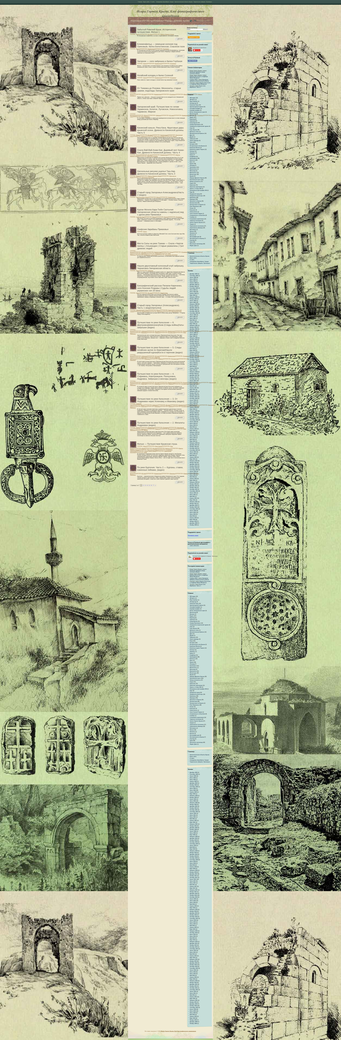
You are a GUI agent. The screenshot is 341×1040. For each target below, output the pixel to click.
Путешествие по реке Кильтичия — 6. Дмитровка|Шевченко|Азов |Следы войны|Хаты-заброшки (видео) (160, 325)
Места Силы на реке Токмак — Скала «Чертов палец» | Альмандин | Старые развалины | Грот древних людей (160, 246)
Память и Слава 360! (195, 188)
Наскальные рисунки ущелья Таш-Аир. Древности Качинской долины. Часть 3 (156, 172)
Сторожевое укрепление (150, 254)
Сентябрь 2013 (194, 450)
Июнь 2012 (193, 475)
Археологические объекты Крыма (183, 1)
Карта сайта (146, 1)
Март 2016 (192, 409)
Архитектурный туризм (142, 197)
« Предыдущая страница (202, 20)
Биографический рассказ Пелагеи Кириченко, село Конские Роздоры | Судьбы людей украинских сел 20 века (159, 288)
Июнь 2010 (193, 514)
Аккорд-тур (193, 103)
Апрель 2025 (193, 282)
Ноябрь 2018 (193, 357)
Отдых (191, 183)
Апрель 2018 (193, 368)
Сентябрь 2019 (194, 345)
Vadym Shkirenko (193, 60)
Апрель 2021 (193, 322)
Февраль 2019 (194, 352)
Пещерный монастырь (196, 195)
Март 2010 (192, 519)
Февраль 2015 (194, 432)
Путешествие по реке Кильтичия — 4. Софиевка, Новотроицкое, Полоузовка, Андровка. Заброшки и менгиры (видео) (157, 376)
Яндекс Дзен (193, 245)
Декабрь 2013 (193, 444)
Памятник (143, 357)
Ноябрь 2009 (193, 525)
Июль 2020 (193, 334)
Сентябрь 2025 (194, 275)
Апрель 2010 (193, 517)
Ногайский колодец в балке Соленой (155, 75)
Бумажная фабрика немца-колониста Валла (197, 72)
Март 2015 (192, 430)
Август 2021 (193, 314)
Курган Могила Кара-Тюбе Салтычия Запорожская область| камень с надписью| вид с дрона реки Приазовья (160, 212)
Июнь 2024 (193, 291)
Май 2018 (192, 366)
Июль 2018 (193, 363)
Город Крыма (158, 446)
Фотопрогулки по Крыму (197, 238)
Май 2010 (192, 516)
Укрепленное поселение (197, 226)
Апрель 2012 (193, 478)
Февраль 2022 (194, 304)
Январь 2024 (193, 298)
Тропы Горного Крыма (150, 451)
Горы (191, 128)
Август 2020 (193, 332)
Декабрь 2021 (193, 307)
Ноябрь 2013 (193, 446)
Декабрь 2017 (193, 375)
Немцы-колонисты (195, 181)
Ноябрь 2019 (193, 341)
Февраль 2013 (194, 460)
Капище (192, 151)
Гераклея (192, 121)
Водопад (192, 119)
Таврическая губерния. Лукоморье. (202, 1)
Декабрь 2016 (193, 395)
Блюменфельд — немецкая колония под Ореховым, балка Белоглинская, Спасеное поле (161, 45)
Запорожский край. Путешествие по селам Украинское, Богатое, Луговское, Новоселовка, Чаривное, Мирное (160, 109)
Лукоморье (166, 49)
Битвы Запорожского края (197, 112)
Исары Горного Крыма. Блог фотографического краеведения (170, 13)
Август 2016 (193, 400)
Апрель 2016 (193, 407)
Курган (166, 217)
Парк (191, 192)
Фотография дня (194, 236)
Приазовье (144, 253)
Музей (191, 176)
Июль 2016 (193, 402)
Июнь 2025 (193, 281)
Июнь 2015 (193, 425)
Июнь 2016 (193, 403)
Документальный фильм (197, 133)
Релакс (192, 208)
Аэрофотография (195, 110)
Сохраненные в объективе (197, 215)
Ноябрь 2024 (193, 286)
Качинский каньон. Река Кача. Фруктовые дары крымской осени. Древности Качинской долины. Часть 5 (160, 130)
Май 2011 (192, 496)
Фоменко (192, 233)
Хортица (192, 240)
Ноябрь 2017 (193, 377)
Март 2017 (192, 389)
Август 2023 (193, 300)
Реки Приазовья (145, 116)
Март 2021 (192, 323)
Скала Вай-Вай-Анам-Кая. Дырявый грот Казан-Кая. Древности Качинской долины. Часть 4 (160, 151)
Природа (143, 136)
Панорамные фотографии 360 (198, 190)
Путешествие (171, 332)
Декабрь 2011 (193, 485)
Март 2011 (192, 500)
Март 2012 (192, 480)
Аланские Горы (140, 217)
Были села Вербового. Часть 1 (197, 86)
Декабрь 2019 (193, 339)
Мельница (193, 170)
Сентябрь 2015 (194, 420)
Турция (192, 224)
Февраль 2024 (194, 297)
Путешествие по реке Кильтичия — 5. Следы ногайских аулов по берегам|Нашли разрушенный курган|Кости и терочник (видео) (160, 350)
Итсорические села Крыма (197, 146)
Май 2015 (192, 427)
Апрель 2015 (193, 428)
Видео (134, 21)
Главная (140, 1)
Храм (145, 452)
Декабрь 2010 (193, 505)
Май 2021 (192, 320)
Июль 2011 (193, 494)
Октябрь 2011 (193, 489)
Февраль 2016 (194, 411)
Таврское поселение (195, 220)
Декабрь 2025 (193, 274)
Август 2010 (193, 510)
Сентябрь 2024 (194, 288)
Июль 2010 (193, 512)
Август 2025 (193, 277)
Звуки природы (194, 140)
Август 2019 (193, 347)
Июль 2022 (193, 302)
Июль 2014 (193, 436)
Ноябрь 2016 (193, 396)
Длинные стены (194, 131)
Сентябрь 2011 (194, 491)
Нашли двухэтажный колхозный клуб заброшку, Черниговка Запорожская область (160, 267)
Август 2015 (193, 421)
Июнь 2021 (193, 318)
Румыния (192, 210)
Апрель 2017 (193, 387)
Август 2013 (193, 452)
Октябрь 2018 (193, 359)
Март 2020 (192, 336)
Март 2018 (192, 370)
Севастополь (193, 211)
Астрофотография (195, 108)
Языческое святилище (148, 177)
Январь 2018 (193, 373)
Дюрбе (192, 137)
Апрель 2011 (193, 498)
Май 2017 (192, 386)
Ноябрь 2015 (193, 416)
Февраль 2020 (194, 338)
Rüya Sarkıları (193, 101)
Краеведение (151, 49)
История (151, 21)
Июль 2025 (193, 279)
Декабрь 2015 (193, 414)
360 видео (192, 97)
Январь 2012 (193, 484)
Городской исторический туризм (199, 126)
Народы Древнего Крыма (177, 21)
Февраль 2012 (194, 482)
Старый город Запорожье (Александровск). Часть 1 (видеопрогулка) (158, 306)
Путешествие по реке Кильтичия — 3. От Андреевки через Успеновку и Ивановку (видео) (160, 400)
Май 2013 (192, 455)
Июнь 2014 (193, 437)
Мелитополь (193, 169)
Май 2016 (192, 405)
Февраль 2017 (194, 391)
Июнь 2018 (193, 364)
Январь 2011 (193, 503)
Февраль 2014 (194, 443)
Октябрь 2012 (193, 468)
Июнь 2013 (193, 453)
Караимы (192, 153)
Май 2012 (192, 476)
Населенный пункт (177, 311)
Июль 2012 (193, 473)
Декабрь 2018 (193, 355)
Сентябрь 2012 (194, 469)
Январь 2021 (193, 327)
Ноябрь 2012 (193, 466)
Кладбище (193, 156)
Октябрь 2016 (193, 398)
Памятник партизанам (196, 186)
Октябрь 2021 (193, 311)
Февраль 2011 (194, 501)
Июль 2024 (193, 290)
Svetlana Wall (193, 79)
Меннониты (187, 94)
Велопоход (133, 115)
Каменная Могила (195, 147)
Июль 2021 (193, 316)
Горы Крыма (193, 130)
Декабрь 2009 (193, 523)
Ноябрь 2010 (193, 507)
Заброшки (158, 115)
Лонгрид (192, 165)
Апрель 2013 (193, 457)
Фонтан (192, 235)
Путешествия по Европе (197, 204)
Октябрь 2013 (193, 448)
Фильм (175, 136)
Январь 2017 (193, 393)
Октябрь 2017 (193, 379)
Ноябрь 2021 (193, 309)
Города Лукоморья (195, 124)
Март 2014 (192, 441)
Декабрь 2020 (193, 329)
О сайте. (152, 1)
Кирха (191, 154)
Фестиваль (193, 229)
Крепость (168, 448)
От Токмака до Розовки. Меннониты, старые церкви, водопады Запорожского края (159, 89)
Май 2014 (192, 439)
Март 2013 (192, 459)
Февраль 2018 (194, 371)
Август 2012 (193, 471)
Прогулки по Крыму (159, 136)
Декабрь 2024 (193, 284)
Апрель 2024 (193, 293)
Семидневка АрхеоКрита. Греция (165, 1)
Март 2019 (192, 350)
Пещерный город (195, 194)
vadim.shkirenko (194, 545)
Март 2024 (192, 295)
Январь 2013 (193, 462)
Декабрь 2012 (193, 464)
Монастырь (193, 174)
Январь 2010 (193, 521)
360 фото (192, 99)
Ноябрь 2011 (193, 487)
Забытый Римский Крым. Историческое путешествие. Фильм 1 (156, 30)
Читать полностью (179, 39)
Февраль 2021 (194, 325)
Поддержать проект (193, 37)
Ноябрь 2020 (193, 331)
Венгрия (192, 115)
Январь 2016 (193, 412)
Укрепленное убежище (196, 227)
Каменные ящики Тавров (197, 149)
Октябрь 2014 (193, 434)
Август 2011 (193, 493)
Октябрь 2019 (193, 343)
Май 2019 (192, 348)
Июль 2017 (193, 382)
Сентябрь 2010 (194, 509)
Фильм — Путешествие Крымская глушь (157, 444)
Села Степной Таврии (196, 213)
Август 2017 (193, 380)
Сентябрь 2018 (194, 361)
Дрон (191, 135)
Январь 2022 (193, 306)
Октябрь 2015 (193, 418)
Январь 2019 (193, 354)
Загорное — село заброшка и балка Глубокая (159, 61)
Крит (191, 162)
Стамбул (192, 217)
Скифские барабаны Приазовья (152, 229)
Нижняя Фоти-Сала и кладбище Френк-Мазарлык (199, 77)
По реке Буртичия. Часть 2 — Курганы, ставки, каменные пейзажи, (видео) (160, 468)
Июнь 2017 (193, 384)
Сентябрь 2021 (194, 313)
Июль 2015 (193, 423)
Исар (143, 448)
